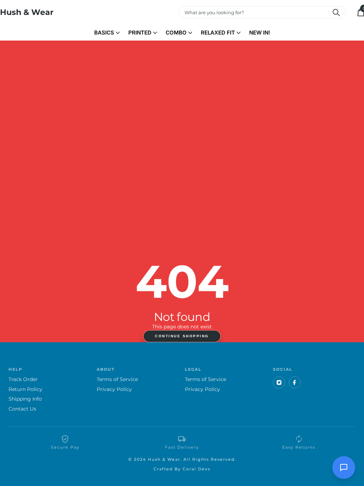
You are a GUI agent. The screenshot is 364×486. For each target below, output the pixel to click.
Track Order (23, 379)
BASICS (104, 32)
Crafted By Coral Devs (182, 468)
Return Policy (25, 389)
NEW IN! (259, 32)
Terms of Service (117, 379)
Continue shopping (182, 336)
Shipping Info (25, 399)
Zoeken (336, 12)
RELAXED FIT (218, 32)
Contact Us (22, 409)
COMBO (176, 32)
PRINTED (139, 32)
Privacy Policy (114, 389)
